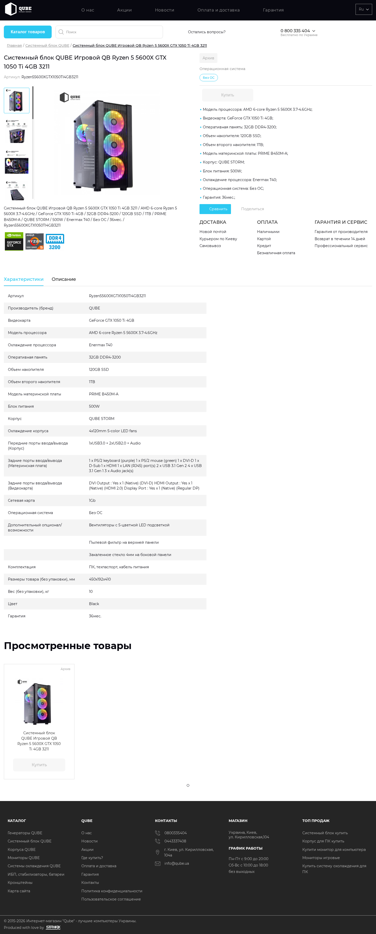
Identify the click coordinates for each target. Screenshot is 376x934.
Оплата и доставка (218, 10)
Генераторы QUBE (25, 833)
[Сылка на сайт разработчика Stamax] (52, 927)
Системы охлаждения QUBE (34, 866)
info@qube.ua (176, 863)
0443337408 (175, 841)
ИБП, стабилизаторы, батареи (36, 874)
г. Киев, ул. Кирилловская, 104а (189, 852)
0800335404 (175, 833)
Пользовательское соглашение (111, 899)
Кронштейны (20, 882)
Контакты (90, 882)
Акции (124, 10)
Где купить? (92, 857)
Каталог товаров (28, 32)
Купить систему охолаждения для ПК (334, 869)
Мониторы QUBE (24, 857)
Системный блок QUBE (47, 45)
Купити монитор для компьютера (334, 849)
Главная (14, 45)
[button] (11, 702)
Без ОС (209, 78)
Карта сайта (19, 891)
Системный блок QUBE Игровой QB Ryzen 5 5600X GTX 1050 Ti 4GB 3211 (39, 741)
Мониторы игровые (321, 857)
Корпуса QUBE (22, 849)
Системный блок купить (325, 833)
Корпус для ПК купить (323, 841)
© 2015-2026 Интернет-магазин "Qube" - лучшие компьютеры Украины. (70, 921)
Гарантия (273, 10)
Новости (164, 10)
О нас (87, 10)
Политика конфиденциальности (111, 891)
